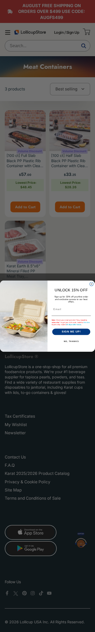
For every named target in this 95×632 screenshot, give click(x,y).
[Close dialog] (91, 284)
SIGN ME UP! (71, 331)
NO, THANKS (71, 341)
